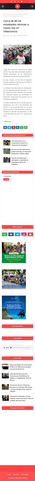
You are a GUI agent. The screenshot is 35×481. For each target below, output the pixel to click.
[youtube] (22, 1)
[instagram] (18, 1)
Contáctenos (25, 474)
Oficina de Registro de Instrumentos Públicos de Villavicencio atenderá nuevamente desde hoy (21, 367)
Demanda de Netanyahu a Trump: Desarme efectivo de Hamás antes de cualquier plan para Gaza (21, 398)
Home (8, 474)
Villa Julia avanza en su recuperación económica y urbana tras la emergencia (19, 143)
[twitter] (15, 1)
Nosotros (16, 474)
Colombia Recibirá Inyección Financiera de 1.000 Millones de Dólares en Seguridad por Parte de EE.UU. (20, 377)
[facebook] (11, 1)
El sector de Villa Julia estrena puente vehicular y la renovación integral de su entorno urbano (21, 151)
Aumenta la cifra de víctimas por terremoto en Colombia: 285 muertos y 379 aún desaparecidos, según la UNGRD (21, 388)
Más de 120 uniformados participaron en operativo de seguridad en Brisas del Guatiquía (19, 161)
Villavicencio (10, 14)
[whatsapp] (4, 234)
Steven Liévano (9, 35)
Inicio (4, 14)
